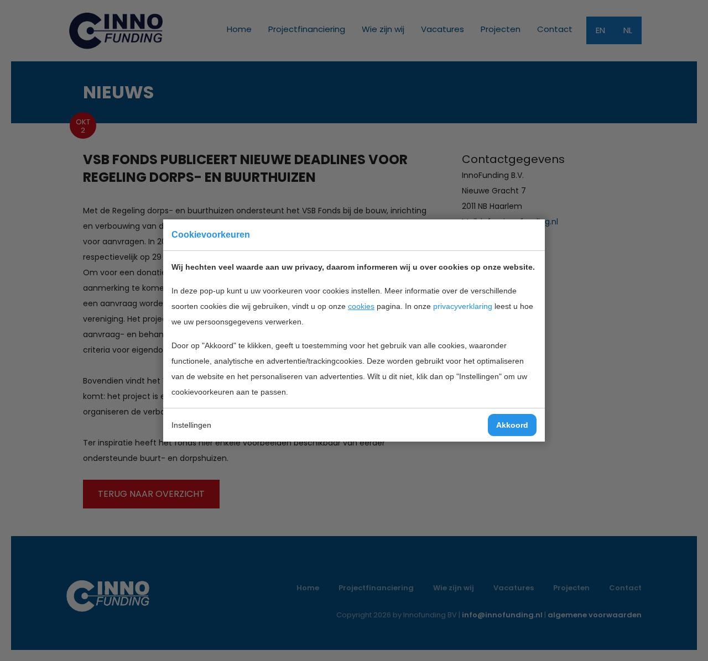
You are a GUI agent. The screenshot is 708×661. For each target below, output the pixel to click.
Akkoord (512, 425)
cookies (361, 306)
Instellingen (191, 425)
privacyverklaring (462, 306)
